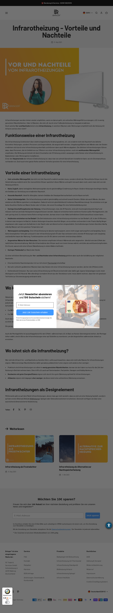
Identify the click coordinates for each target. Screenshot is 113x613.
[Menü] (11, 589)
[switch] (7, 602)
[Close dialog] (97, 288)
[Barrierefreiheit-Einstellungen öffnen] (109, 525)
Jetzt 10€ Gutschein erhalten (35, 312)
